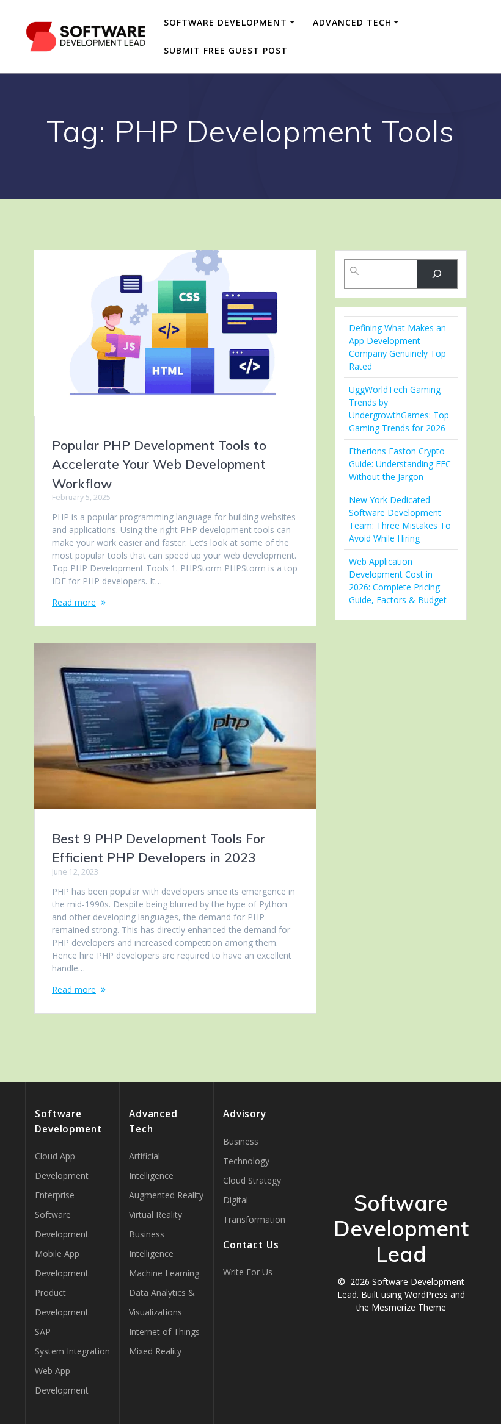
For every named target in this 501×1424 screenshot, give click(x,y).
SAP (43, 1331)
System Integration (72, 1351)
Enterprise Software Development (62, 1214)
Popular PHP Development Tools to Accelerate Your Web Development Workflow (159, 464)
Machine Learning (164, 1273)
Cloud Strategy (252, 1180)
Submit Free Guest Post (226, 50)
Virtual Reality (155, 1214)
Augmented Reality (166, 1195)
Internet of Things (164, 1331)
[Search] (437, 274)
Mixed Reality (155, 1351)
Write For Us (247, 1272)
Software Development (225, 22)
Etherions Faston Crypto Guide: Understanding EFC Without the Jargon (400, 463)
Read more (74, 602)
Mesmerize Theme (408, 1307)
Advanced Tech (352, 22)
